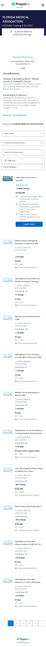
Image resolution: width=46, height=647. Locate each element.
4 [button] (29, 623)
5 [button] (35, 623)
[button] (23, 160)
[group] (23, 205)
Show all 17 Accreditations (15, 115)
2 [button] (16, 623)
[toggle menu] (2, 5)
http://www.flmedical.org (22, 57)
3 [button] (23, 623)
